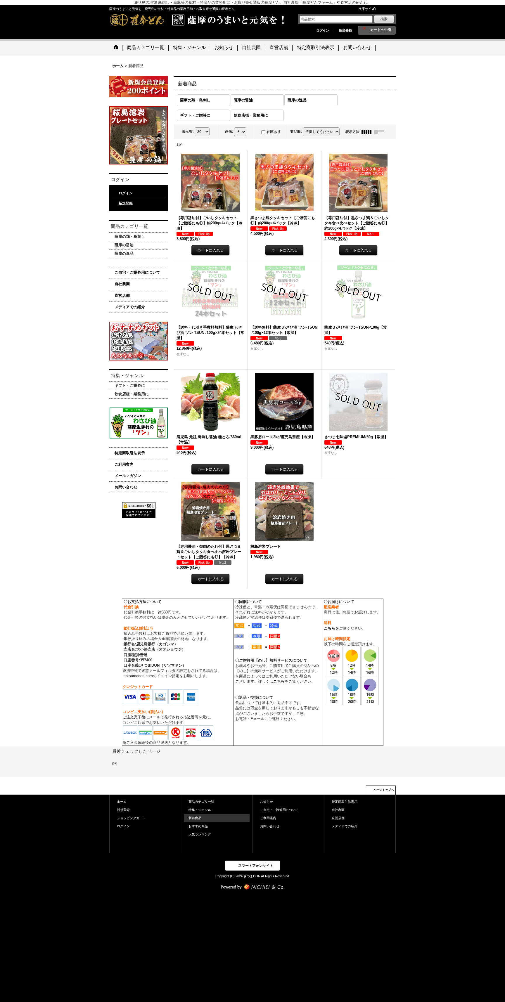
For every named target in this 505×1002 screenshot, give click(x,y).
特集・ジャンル (199, 810)
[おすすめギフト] (138, 341)
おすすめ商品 (198, 826)
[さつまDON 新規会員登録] (138, 86)
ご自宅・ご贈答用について (137, 272)
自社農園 (122, 284)
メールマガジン (128, 476)
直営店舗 (122, 295)
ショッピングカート (131, 818)
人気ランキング (199, 834)
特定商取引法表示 (130, 453)
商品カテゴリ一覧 (201, 801)
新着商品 (194, 818)
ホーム (122, 801)
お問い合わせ (126, 487)
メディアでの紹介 (130, 307)
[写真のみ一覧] (368, 132)
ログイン (322, 30)
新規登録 (345, 30)
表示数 (188, 132)
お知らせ (266, 801)
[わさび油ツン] (138, 423)
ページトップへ (383, 789)
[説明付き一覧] (380, 132)
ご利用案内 (124, 464)
